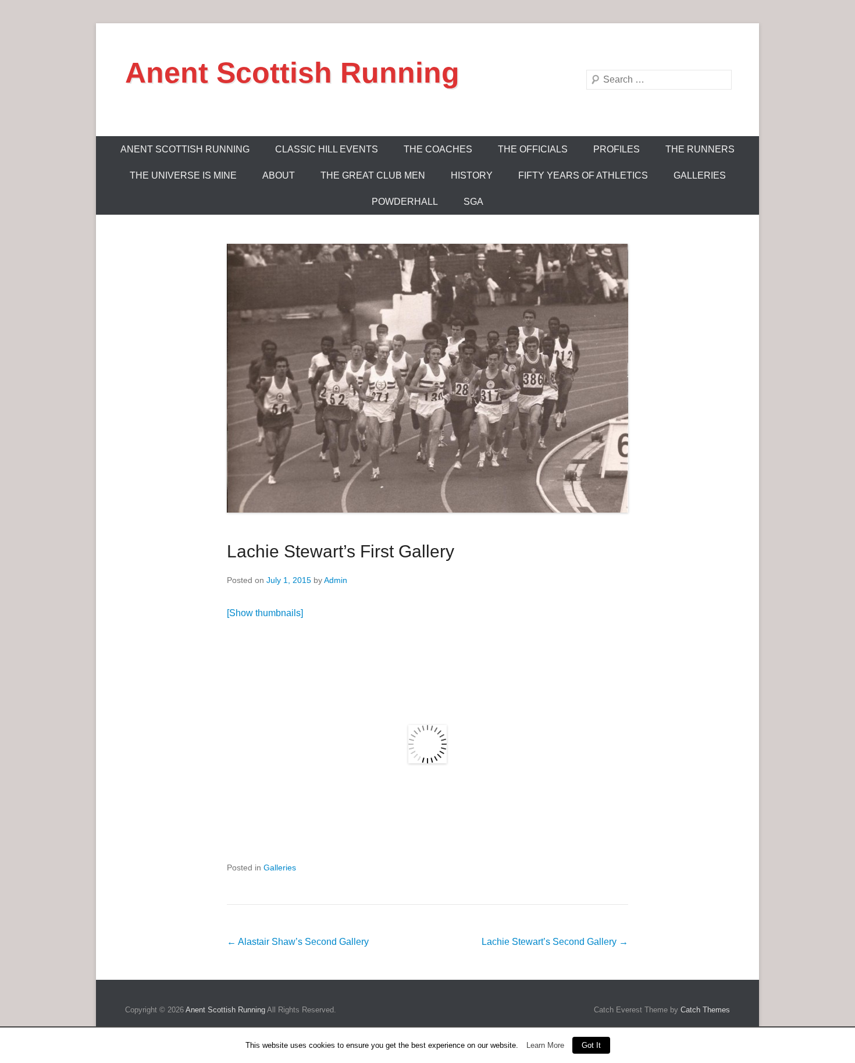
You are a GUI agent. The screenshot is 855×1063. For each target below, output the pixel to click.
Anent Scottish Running (292, 72)
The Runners (700, 149)
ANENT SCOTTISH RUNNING (185, 149)
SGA (473, 202)
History (472, 175)
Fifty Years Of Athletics (583, 175)
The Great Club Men (372, 175)
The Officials (533, 149)
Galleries (700, 175)
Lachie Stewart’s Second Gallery (555, 942)
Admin (335, 580)
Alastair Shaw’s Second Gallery (298, 942)
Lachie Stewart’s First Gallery (340, 551)
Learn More (545, 1045)
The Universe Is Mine (183, 175)
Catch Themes (705, 1009)
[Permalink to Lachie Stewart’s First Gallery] (427, 378)
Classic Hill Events (326, 149)
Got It (591, 1045)
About (278, 175)
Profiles (616, 149)
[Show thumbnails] (265, 613)
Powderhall (405, 202)
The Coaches (438, 149)
